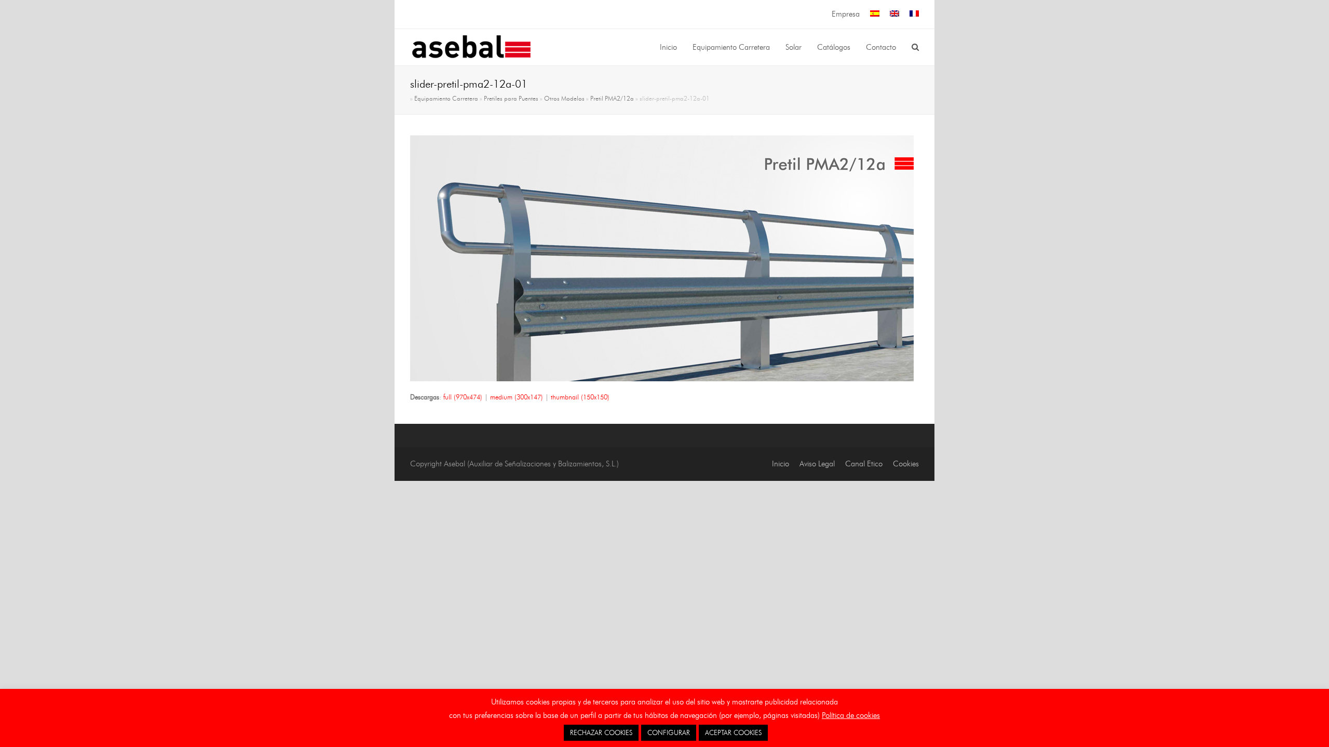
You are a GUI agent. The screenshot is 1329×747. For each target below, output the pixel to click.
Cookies (906, 463)
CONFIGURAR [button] (668, 732)
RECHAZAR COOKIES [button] (601, 732)
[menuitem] (874, 14)
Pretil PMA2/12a (612, 98)
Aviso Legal (817, 463)
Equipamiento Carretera (446, 98)
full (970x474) (462, 397)
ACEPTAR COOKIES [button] (733, 732)
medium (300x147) (516, 397)
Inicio (780, 463)
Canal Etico (864, 463)
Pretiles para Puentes (511, 98)
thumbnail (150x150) (580, 397)
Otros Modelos (564, 98)
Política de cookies (851, 715)
